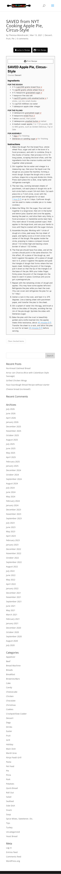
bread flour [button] (28, 116)
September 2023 (14, 518)
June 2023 (10, 527)
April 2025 (11, 457)
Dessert (48, 35)
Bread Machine (13, 665)
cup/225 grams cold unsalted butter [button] (29, 98)
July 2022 (10, 571)
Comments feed (13, 856)
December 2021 (13, 592)
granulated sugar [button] (33, 93)
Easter (9, 731)
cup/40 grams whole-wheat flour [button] (28, 90)
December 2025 (13, 426)
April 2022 (11, 584)
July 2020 (10, 645)
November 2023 (13, 514)
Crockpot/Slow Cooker (16, 713)
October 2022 (12, 557)
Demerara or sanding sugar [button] (23, 139)
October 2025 (12, 435)
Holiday (9, 744)
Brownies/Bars (13, 678)
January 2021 (12, 623)
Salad (8, 796)
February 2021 (13, 619)
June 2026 (10, 413)
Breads (9, 670)
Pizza (8, 775)
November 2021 (13, 597)
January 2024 (12, 505)
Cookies (9, 709)
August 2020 (12, 640)
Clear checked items (16, 341)
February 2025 (13, 461)
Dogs (8, 722)
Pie (13, 38)
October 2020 (12, 632)
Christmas (11, 705)
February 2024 (13, 501)
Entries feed (12, 852)
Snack (9, 810)
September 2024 (14, 479)
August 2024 (12, 483)
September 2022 (14, 562)
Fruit (8, 38)
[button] (16, 199)
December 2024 (13, 470)
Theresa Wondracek (18, 35)
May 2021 (10, 610)
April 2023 (11, 536)
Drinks (9, 727)
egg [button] (15, 136)
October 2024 (12, 474)
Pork (8, 779)
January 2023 (12, 544)
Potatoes (10, 783)
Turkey (9, 827)
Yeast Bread (11, 836)
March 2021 (11, 614)
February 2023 (13, 540)
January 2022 (12, 588)
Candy (9, 687)
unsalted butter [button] (31, 121)
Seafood (10, 801)
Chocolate (10, 700)
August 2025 (12, 439)
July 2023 (10, 522)
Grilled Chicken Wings (16, 380)
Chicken (10, 696)
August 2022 (12, 566)
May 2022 (10, 579)
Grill (8, 740)
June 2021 (10, 606)
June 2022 (10, 575)
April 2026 (11, 417)
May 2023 (10, 531)
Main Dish (11, 748)
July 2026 (10, 409)
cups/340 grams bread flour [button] (28, 87)
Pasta (8, 762)
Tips (8, 823)
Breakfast (10, 674)
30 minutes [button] (33, 328)
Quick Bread (12, 788)
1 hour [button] (14, 199)
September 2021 (14, 601)
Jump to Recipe (23, 50)
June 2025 (10, 448)
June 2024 (10, 492)
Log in (9, 847)
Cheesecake (11, 691)
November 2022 (13, 553)
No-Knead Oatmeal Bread (18, 368)
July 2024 (10, 487)
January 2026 (12, 422)
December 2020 (13, 627)
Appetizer (10, 657)
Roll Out (10, 792)
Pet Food (10, 766)
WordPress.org (13, 861)
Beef (8, 661)
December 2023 (13, 509)
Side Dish (10, 805)
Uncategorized (13, 832)
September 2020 (14, 636)
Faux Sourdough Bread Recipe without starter (28, 384)
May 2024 (10, 496)
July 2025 (10, 444)
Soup (8, 814)
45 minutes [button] (42, 323)
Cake (8, 683)
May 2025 (10, 452)
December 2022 (13, 549)
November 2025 (13, 431)
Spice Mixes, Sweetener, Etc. (19, 818)
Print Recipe (41, 50)
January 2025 (12, 465)
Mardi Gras (11, 753)
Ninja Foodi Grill (13, 757)
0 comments (22, 38)
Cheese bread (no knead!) (18, 389)
